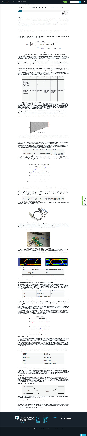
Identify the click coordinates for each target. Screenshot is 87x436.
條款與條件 (43, 428)
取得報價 (65, 1)
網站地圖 (32, 428)
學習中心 (45, 420)
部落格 (44, 422)
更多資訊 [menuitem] (24, 1)
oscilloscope (41, 20)
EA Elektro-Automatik (38, 422)
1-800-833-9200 (46, 417)
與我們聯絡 (45, 418)
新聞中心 (37, 419)
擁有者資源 (45, 421)
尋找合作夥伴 (55, 417)
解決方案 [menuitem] (16, 1)
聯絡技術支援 (45, 419)
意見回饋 (56, 428)
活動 (36, 420)
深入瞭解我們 (23, 422)
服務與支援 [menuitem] (20, 1)
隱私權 (36, 428)
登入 (82, 1)
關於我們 (37, 417)
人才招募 (37, 418)
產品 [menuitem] (13, 1)
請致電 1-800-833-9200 (50, 428)
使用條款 (39, 428)
